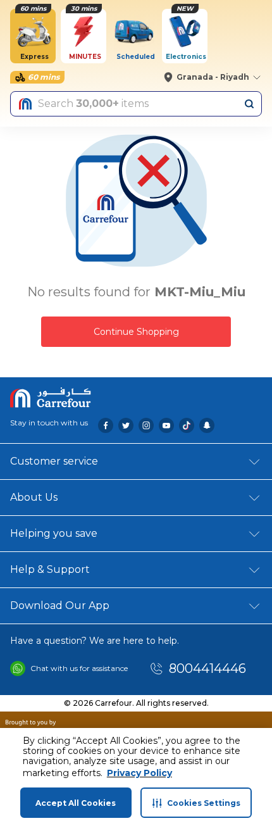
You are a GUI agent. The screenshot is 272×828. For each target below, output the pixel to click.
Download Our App (59, 605)
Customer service (54, 461)
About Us (34, 497)
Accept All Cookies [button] (75, 803)
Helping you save (53, 533)
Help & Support (50, 569)
